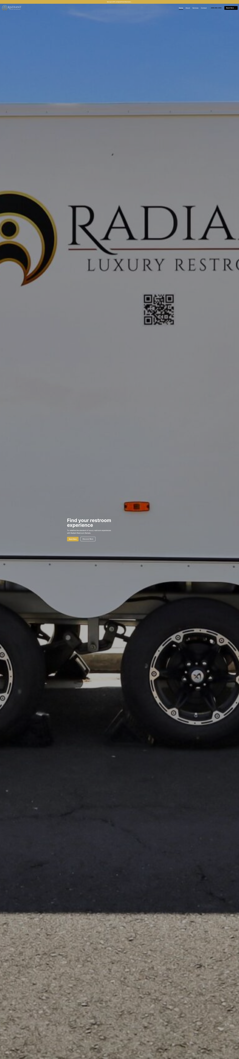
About (188, 8)
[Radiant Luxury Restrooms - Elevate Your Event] (11, 8)
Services (195, 8)
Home (181, 8)
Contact (204, 8)
